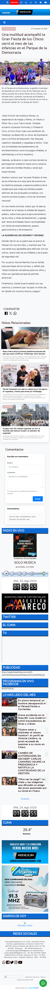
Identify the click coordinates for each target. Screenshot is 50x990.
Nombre (10, 463)
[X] (26, 2)
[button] (7, 2)
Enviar (38, 499)
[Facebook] (30, 2)
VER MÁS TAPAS (25, 925)
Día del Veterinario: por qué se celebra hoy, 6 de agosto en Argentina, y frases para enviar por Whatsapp (25, 390)
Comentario (11, 472)
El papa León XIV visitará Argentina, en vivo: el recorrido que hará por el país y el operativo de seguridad (21, 431)
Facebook (25, 799)
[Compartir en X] (10, 313)
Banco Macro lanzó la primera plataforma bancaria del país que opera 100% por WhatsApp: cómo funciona (24, 352)
